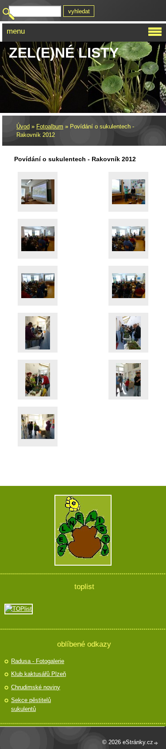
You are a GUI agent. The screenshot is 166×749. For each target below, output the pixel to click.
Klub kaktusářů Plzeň (38, 674)
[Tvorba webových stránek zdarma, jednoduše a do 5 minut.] (156, 743)
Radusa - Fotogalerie (37, 661)
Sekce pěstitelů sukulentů (31, 704)
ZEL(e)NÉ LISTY (64, 53)
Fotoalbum (49, 126)
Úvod (23, 126)
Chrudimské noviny (35, 687)
